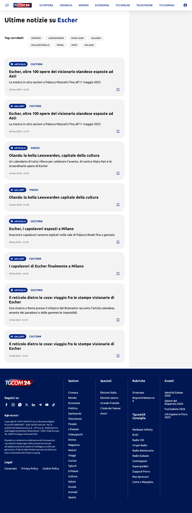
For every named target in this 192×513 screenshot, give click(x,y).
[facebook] (6, 405)
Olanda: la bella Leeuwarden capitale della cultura (53, 197)
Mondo (72, 397)
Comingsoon (139, 461)
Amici (103, 413)
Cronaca (73, 392)
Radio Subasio (140, 455)
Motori (72, 450)
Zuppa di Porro (141, 471)
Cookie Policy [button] (51, 468)
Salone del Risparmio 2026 (174, 402)
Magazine (74, 444)
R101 (135, 434)
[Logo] (23, 5)
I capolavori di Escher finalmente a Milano (46, 266)
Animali (72, 492)
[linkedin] (33, 405)
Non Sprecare (140, 476)
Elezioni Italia (108, 392)
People (72, 423)
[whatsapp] (20, 405)
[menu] (7, 5)
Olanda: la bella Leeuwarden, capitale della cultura (54, 155)
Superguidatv (140, 466)
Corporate (10, 468)
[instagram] (13, 405)
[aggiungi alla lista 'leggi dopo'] (118, 89)
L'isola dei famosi (110, 408)
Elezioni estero (109, 397)
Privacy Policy (29, 468)
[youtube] (47, 405)
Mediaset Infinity (142, 429)
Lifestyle (73, 429)
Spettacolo (74, 413)
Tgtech (72, 465)
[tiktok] (54, 405)
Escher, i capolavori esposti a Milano (41, 228)
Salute (72, 481)
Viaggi (72, 455)
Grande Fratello (109, 403)
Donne (72, 439)
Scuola (72, 486)
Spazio (72, 497)
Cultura (72, 476)
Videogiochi (75, 434)
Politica (72, 408)
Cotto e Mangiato (142, 481)
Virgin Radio (139, 445)
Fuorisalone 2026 (175, 409)
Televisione (75, 418)
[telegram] (40, 405)
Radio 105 (138, 440)
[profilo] (185, 5)
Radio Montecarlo (143, 450)
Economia (74, 403)
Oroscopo (138, 392)
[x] (26, 405)
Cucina (72, 460)
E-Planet (73, 471)
